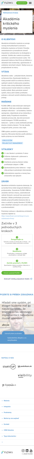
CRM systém (7, 140)
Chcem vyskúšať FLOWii (12, 273)
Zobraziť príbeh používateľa (13, 333)
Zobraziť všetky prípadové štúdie (17, 279)
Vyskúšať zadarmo (22, 3)
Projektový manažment (12, 143)
